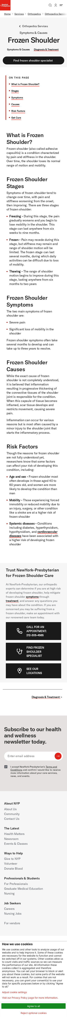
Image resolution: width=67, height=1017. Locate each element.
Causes (15, 104)
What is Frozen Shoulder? (25, 84)
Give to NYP (12, 859)
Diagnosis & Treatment (46, 49)
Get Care (16, 117)
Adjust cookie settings (14, 992)
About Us (10, 809)
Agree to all (33, 1006)
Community (12, 814)
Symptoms (17, 97)
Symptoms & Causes (18, 49)
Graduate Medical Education (23, 889)
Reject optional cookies (34, 1013)
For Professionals (16, 884)
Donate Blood (13, 868)
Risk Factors (18, 111)
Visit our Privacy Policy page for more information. (30, 997)
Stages (15, 90)
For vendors (12, 923)
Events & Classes (16, 844)
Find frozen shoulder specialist (33, 60)
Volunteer (10, 864)
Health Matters (14, 834)
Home (7, 13)
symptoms (32, 596)
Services (19, 13)
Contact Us (11, 819)
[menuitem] (38, 631)
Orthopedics (34, 13)
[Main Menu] (61, 5)
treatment (12, 601)
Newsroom (11, 839)
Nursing (9, 893)
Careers (9, 909)
